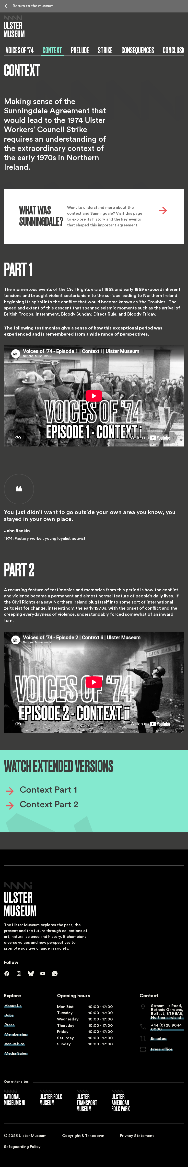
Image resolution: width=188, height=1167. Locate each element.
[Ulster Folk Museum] (51, 1098)
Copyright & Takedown (83, 1136)
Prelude (80, 50)
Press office (161, 1049)
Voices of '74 (20, 50)
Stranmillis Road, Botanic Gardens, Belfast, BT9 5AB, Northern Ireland (167, 1011)
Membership (16, 1034)
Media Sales (16, 1053)
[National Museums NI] (14, 1098)
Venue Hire (14, 1044)
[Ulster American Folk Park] (121, 1101)
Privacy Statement (137, 1136)
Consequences (137, 50)
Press (9, 1025)
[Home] (14, 26)
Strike (105, 50)
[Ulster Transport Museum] (87, 1101)
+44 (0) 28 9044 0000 (166, 1027)
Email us (158, 1038)
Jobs (9, 1015)
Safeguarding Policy (22, 1147)
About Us (13, 1006)
